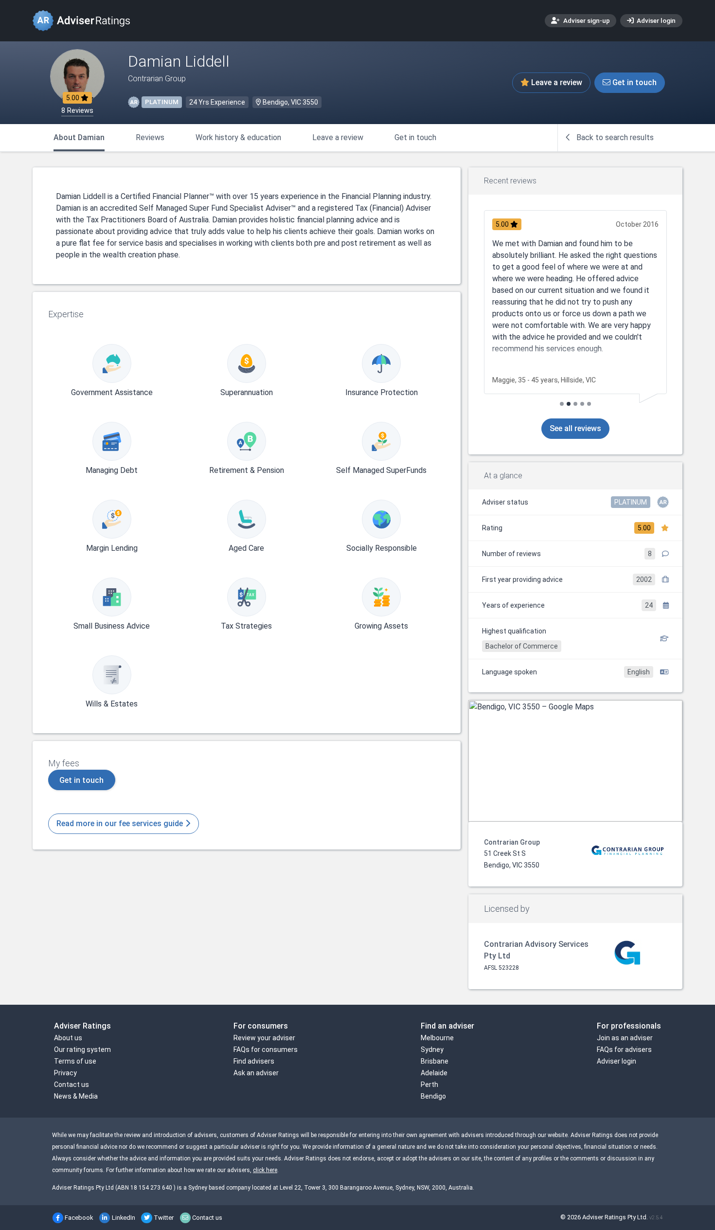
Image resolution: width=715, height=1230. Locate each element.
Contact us (71, 1084)
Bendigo (433, 1096)
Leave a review (555, 82)
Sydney (432, 1049)
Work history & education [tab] (238, 137)
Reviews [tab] (150, 137)
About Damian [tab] (79, 137)
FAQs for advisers (624, 1049)
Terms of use (75, 1061)
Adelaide (434, 1073)
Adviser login (655, 20)
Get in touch (633, 82)
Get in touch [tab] (415, 137)
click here (265, 1170)
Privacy (65, 1073)
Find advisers (253, 1061)
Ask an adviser (256, 1073)
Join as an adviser (625, 1038)
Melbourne (437, 1038)
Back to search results (614, 137)
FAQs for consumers (265, 1049)
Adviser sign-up (586, 20)
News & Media (76, 1096)
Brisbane (434, 1061)
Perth (429, 1084)
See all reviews (575, 428)
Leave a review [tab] (337, 137)
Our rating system (82, 1049)
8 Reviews (77, 111)
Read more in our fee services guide (120, 823)
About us (68, 1038)
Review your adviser (264, 1038)
